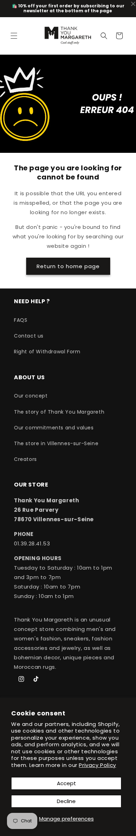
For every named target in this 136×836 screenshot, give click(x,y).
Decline (66, 801)
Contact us (29, 335)
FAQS (20, 320)
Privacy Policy (97, 765)
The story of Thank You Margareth (59, 411)
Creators (25, 459)
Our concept (31, 395)
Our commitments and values (54, 427)
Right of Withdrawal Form (47, 351)
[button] (14, 35)
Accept (66, 783)
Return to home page (68, 266)
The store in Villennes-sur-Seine (56, 443)
